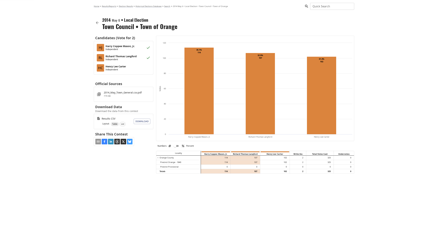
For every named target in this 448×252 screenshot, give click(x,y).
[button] (115, 124)
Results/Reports (109, 6)
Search (167, 6)
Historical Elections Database (148, 6)
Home (96, 6)
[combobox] (332, 6)
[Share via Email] (98, 141)
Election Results (126, 6)
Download (142, 121)
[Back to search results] (97, 22)
